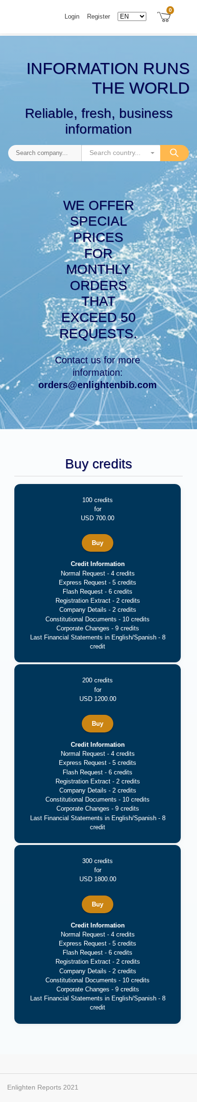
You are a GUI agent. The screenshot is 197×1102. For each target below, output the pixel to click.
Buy (97, 542)
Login (72, 16)
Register (98, 16)
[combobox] (120, 153)
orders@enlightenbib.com (97, 385)
